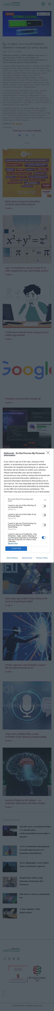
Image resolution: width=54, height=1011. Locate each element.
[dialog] (27, 505)
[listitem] (27, 500)
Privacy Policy (42, 558)
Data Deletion (12, 558)
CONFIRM (16, 548)
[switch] (44, 506)
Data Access (27, 558)
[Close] (48, 453)
